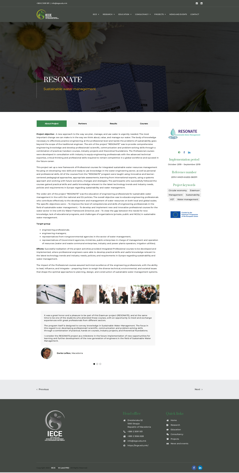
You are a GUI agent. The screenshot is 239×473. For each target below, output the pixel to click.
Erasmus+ (195, 190)
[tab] (52, 123)
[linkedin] (189, 152)
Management (176, 195)
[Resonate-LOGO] (184, 121)
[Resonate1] (51, 294)
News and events (179, 443)
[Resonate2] (82, 294)
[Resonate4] (145, 294)
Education (176, 429)
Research (175, 425)
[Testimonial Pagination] (94, 364)
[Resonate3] (113, 294)
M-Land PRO (63, 468)
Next (197, 389)
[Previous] (39, 294)
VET (172, 199)
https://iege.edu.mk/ (138, 445)
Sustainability (193, 195)
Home (174, 420)
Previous (44, 389)
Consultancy (177, 434)
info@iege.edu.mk (59, 3)
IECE (53, 468)
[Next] (157, 294)
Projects (175, 439)
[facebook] (184, 152)
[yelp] (179, 152)
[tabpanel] (98, 204)
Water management (187, 199)
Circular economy (178, 190)
